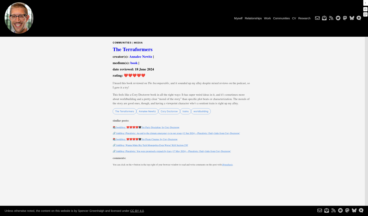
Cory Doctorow (169, 111)
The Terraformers (133, 49)
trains (186, 111)
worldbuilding (200, 111)
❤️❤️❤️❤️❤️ (134, 75)
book (134, 62)
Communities (281, 18)
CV (294, 18)
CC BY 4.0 (137, 210)
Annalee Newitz (140, 56)
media (138, 42)
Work (267, 18)
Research (304, 18)
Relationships (253, 18)
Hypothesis (227, 164)
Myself (238, 18)
